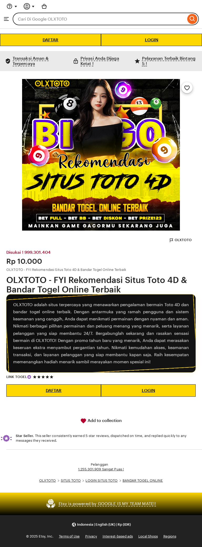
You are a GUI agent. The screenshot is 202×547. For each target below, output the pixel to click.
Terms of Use (69, 536)
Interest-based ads (118, 536)
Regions (169, 536)
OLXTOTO (183, 240)
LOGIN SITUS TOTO (101, 481)
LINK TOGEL (16, 377)
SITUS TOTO (71, 481)
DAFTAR (50, 39)
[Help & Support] (12, 6)
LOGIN (151, 39)
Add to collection (104, 420)
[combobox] (99, 19)
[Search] (192, 19)
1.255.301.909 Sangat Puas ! (101, 469)
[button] (101, 525)
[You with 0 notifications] (29, 6)
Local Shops (148, 536)
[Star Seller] (29, 377)
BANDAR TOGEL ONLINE (143, 481)
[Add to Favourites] (187, 87)
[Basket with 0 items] (44, 6)
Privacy (91, 536)
